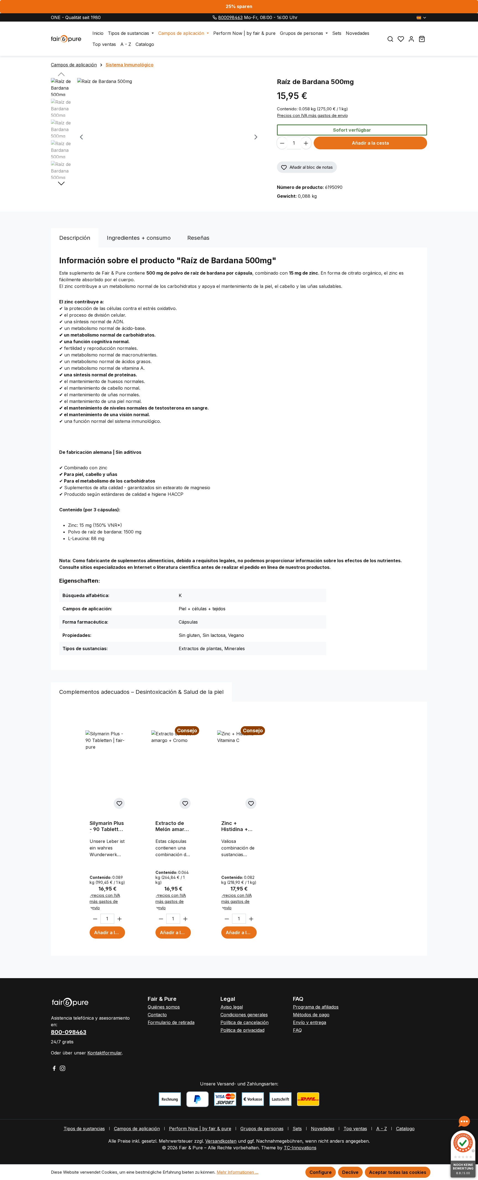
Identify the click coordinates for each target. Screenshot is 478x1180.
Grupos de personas (262, 1128)
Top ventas (355, 1128)
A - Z (381, 1128)
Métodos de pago (311, 1014)
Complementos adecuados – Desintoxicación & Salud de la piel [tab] (141, 692)
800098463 (230, 17)
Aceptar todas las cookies (397, 1172)
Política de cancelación (244, 1022)
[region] (158, 137)
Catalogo (405, 1128)
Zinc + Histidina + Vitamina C (234, 826)
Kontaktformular (104, 1053)
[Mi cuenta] (411, 39)
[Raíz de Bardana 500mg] (168, 137)
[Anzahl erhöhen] (306, 143)
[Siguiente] (256, 138)
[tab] (74, 238)
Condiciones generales (244, 1014)
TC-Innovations (300, 1147)
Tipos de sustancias (84, 1128)
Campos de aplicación (137, 1128)
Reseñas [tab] (198, 238)
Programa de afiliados (316, 1007)
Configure (321, 1172)
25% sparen (239, 6)
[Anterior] (81, 138)
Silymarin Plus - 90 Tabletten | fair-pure (107, 826)
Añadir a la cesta (370, 143)
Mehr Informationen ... (237, 1172)
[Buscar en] (390, 39)
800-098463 (68, 1032)
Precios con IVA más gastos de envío (312, 115)
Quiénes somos (164, 1007)
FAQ (297, 1030)
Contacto (157, 1014)
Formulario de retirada (171, 1022)
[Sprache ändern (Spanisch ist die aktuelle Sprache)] (421, 17)
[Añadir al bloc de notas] (119, 803)
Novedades (322, 1128)
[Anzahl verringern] (282, 143)
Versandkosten (221, 1141)
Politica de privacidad (242, 1030)
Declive (350, 1172)
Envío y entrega (309, 1022)
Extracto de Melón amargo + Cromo (173, 826)
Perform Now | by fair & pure (200, 1128)
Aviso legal (231, 1007)
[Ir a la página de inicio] (66, 38)
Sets (297, 1128)
